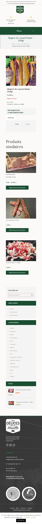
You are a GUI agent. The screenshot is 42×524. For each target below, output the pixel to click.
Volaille (22, 104)
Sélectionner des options (17, 188)
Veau (11, 370)
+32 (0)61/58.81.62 (11, 457)
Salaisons (25, 44)
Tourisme (23, 508)
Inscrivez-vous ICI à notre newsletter (15, 477)
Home (13, 44)
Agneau (12, 328)
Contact (29, 508)
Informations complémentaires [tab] (15, 111)
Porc (11, 354)
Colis (11, 341)
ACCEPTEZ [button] (21, 520)
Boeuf (12, 334)
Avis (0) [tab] (11, 118)
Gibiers (12, 347)
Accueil (12, 508)
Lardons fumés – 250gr (13, 262)
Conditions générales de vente (21, 510)
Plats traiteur (13, 350)
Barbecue (13, 331)
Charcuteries (14, 338)
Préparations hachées (16, 357)
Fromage (12, 344)
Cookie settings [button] (30, 517)
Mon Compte (14, 315)
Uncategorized (14, 367)
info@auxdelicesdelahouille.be (15, 459)
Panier (12, 309)
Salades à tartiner (15, 360)
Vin (11, 373)
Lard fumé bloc (10, 174)
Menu (19, 31)
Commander (13, 312)
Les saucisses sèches (12, 220)
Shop (18, 44)
